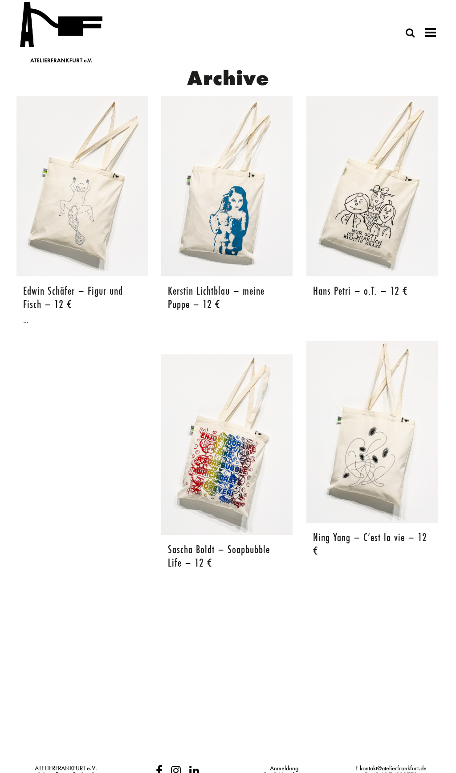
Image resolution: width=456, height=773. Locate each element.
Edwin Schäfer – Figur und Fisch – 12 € (73, 297)
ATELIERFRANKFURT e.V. (66, 768)
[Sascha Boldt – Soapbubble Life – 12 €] (227, 444)
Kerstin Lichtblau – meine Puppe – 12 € (216, 297)
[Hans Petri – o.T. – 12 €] (372, 186)
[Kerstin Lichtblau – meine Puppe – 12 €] (227, 186)
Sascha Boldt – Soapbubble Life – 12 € (219, 556)
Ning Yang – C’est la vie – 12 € (370, 544)
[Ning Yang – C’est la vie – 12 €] (372, 432)
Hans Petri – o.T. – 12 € (360, 290)
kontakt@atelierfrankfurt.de (393, 768)
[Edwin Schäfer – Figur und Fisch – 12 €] (82, 186)
